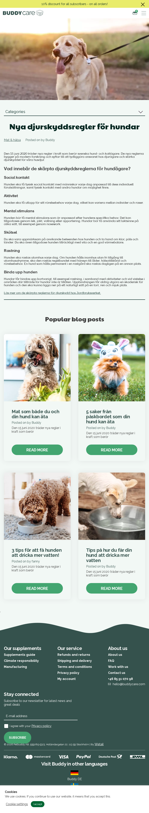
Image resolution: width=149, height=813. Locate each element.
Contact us (116, 673)
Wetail (99, 744)
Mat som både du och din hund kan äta (35, 414)
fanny (36, 561)
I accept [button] (37, 804)
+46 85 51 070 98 (120, 679)
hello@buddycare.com (129, 684)
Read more (37, 450)
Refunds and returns (73, 655)
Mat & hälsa (12, 140)
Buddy (50, 140)
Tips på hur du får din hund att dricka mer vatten (109, 555)
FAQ (111, 661)
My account (66, 679)
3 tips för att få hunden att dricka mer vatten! (37, 552)
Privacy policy (68, 673)
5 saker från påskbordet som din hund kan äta (108, 417)
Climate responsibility (21, 661)
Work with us (118, 667)
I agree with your (30, 726)
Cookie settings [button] (17, 804)
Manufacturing (15, 667)
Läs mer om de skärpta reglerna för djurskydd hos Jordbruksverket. (52, 293)
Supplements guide (19, 655)
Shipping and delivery (74, 661)
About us (115, 655)
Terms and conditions (74, 667)
